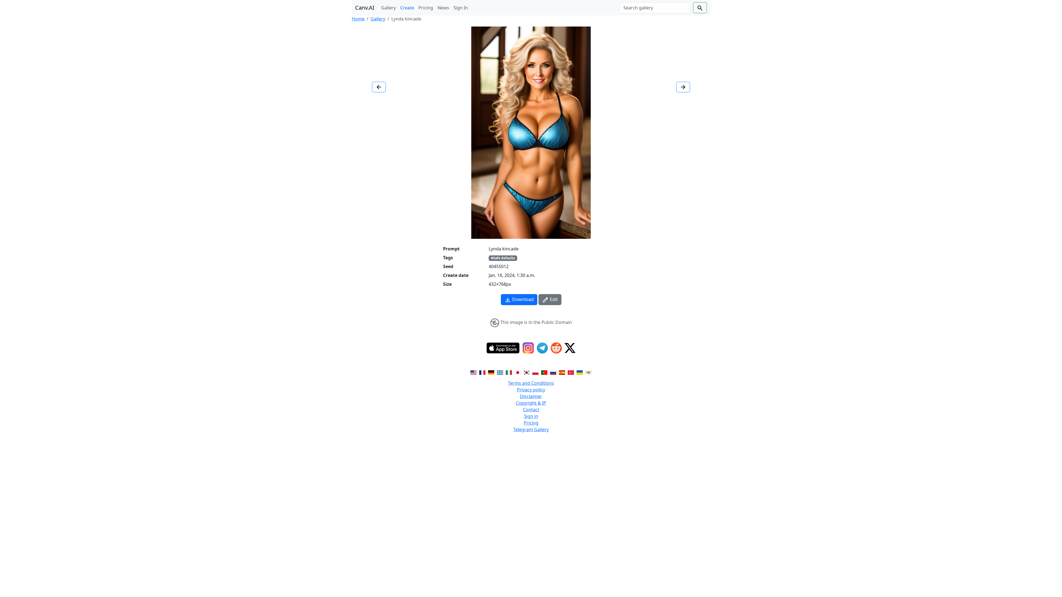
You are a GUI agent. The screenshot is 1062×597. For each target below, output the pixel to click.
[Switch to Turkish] (571, 372)
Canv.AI (364, 7)
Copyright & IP (531, 403)
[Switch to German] (491, 372)
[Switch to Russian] (553, 372)
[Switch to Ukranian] (579, 372)
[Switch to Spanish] (562, 372)
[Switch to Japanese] (517, 372)
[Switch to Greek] (500, 372)
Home (358, 19)
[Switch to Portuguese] (544, 372)
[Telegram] (542, 348)
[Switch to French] (482, 372)
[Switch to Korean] (526, 372)
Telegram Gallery (531, 429)
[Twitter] (570, 348)
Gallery (388, 8)
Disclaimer (531, 396)
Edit (553, 299)
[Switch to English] (473, 372)
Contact (531, 410)
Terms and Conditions (531, 383)
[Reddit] (556, 348)
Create (407, 8)
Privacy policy (531, 390)
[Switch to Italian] (509, 372)
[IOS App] (503, 348)
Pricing (425, 8)
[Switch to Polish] (535, 372)
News (443, 8)
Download (522, 299)
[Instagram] (528, 348)
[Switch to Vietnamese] (588, 372)
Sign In (461, 8)
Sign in (531, 416)
